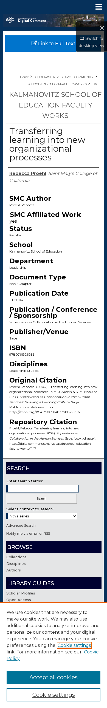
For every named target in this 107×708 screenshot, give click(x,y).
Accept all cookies (53, 677)
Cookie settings (74, 645)
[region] (53, 655)
